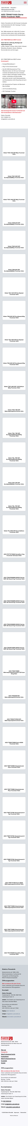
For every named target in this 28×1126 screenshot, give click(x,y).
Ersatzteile (4, 1060)
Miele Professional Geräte (8, 1054)
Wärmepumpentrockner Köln (7, 9)
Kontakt (3, 1063)
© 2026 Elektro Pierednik (7, 1112)
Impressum (16, 1112)
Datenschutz (23, 1112)
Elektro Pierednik (5, 7)
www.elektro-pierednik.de (14, 1016)
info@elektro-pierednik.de (13, 1013)
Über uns (3, 1050)
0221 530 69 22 (11, 1011)
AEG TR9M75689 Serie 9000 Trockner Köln (10, 11)
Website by (14, 1115)
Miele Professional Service (8, 1058)
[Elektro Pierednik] (6, 2)
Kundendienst (5, 1056)
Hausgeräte (13, 7)
